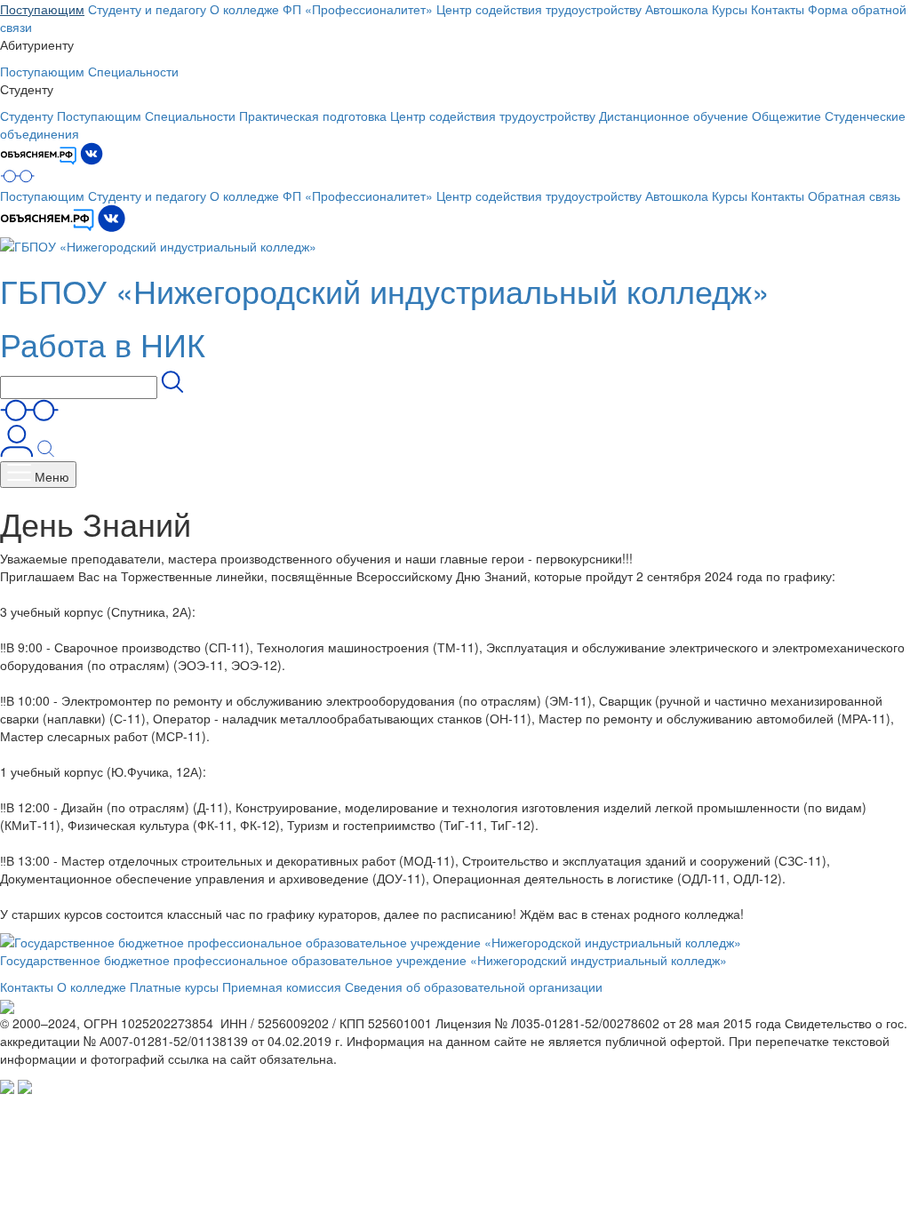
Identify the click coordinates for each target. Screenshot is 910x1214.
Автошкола (676, 9)
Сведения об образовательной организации (474, 986)
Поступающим (42, 9)
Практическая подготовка (313, 115)
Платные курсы (174, 986)
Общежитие (786, 115)
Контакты (777, 9)
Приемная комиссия (281, 986)
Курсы (729, 9)
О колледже (244, 9)
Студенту (26, 115)
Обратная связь (854, 195)
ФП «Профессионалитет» (358, 9)
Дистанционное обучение (673, 115)
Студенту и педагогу (147, 9)
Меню (50, 476)
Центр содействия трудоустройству (539, 9)
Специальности (133, 71)
